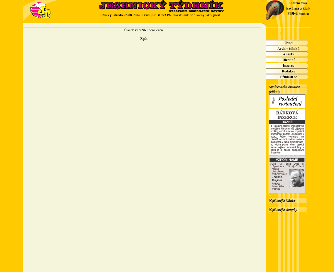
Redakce (288, 71)
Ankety (288, 54)
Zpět (143, 38)
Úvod (288, 42)
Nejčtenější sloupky (283, 209)
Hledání (288, 59)
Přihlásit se (288, 76)
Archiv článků (288, 48)
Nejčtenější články (282, 200)
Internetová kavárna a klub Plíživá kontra (298, 8)
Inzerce (288, 65)
